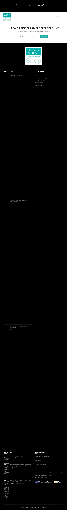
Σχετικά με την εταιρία (42, 457)
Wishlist (57, 16)
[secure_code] (56, 482)
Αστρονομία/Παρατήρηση (41, 78)
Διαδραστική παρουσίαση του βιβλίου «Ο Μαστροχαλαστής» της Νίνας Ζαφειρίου (21, 465)
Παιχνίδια (37, 87)
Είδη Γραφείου (39, 82)
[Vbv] (59, 482)
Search (44, 36)
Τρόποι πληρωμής (40, 464)
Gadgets (37, 75)
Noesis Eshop (30, 507)
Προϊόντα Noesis (39, 80)
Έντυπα (37, 90)
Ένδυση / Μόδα (39, 85)
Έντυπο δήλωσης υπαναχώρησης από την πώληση (48, 472)
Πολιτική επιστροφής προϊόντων (43, 468)
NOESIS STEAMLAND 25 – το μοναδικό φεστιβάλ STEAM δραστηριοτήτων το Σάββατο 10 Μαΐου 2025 (21, 481)
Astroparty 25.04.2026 (16, 457)
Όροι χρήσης (38, 460)
